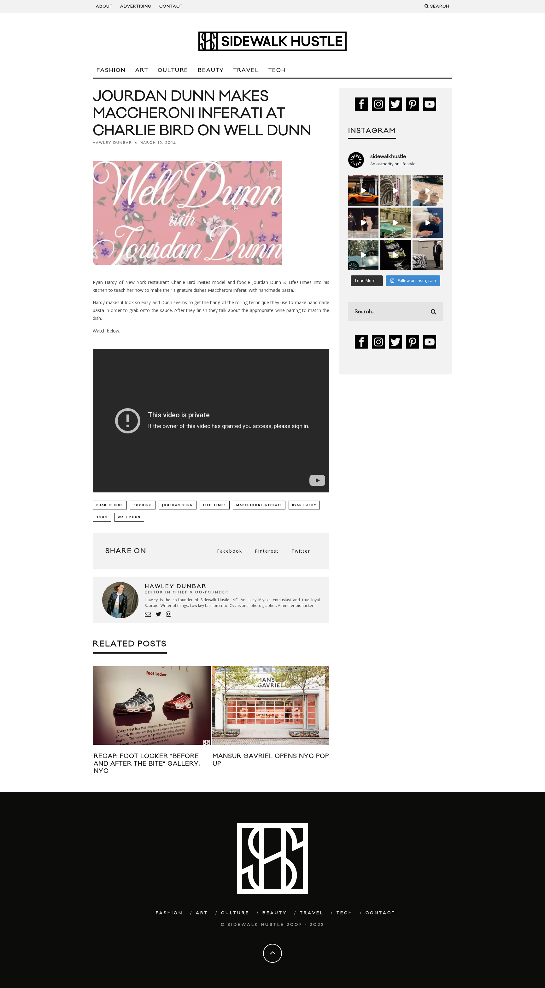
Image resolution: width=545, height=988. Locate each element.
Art (141, 70)
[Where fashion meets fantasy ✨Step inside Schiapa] (395, 190)
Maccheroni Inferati (259, 505)
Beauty (211, 70)
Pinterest (267, 551)
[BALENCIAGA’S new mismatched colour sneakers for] (395, 255)
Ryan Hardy (304, 505)
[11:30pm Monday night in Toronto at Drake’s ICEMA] (363, 223)
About (104, 6)
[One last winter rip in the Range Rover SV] (363, 255)
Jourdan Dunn (177, 505)
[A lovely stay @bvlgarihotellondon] (363, 190)
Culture (173, 70)
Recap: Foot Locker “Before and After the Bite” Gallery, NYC (147, 763)
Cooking (142, 505)
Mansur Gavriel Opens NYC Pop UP (271, 759)
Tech (277, 70)
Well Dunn (129, 517)
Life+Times (214, 505)
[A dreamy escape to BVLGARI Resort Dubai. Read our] (428, 190)
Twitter (300, 551)
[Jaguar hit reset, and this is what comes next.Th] (428, 255)
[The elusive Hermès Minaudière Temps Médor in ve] (428, 223)
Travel (246, 70)
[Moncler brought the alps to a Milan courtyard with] (395, 223)
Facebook (229, 551)
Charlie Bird (109, 505)
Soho (102, 517)
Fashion (111, 70)
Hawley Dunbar (112, 142)
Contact (171, 6)
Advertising (136, 6)
